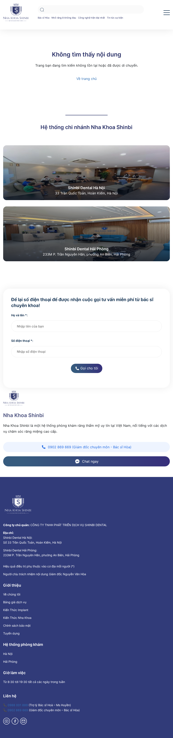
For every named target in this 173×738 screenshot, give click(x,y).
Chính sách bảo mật (17, 625)
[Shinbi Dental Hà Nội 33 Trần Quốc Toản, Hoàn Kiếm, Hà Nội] (86, 172)
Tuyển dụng (11, 633)
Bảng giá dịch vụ (14, 602)
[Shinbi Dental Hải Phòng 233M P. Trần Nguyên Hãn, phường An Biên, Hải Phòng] (86, 233)
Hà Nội (7, 654)
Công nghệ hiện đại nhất (91, 17)
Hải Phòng (10, 661)
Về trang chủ (86, 79)
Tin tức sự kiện (115, 17)
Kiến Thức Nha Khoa (17, 617)
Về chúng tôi (11, 594)
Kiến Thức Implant (15, 610)
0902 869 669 (18, 710)
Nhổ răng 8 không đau (63, 17)
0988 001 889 (18, 705)
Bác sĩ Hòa (43, 17)
